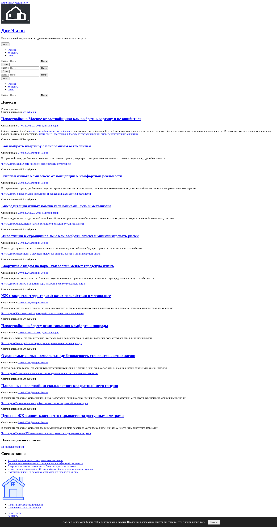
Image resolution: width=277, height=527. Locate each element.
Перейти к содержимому (14, 2)
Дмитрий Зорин (50, 125)
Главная (12, 49)
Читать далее (88, 134)
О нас (11, 55)
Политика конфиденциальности (25, 504)
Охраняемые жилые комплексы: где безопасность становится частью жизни (68, 356)
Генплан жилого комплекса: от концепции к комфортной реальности (61, 176)
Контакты (13, 52)
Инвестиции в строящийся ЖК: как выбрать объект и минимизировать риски (70, 236)
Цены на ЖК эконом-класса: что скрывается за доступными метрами (62, 416)
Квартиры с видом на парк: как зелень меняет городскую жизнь (57, 266)
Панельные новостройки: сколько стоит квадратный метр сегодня (59, 386)
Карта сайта (14, 513)
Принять (214, 522)
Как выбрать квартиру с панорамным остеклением (46, 146)
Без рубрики (29, 112)
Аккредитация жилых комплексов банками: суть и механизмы (56, 206)
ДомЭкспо (13, 30)
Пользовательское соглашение (24, 507)
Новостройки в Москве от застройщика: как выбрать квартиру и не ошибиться (71, 119)
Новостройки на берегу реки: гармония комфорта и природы (54, 326)
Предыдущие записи (12, 446)
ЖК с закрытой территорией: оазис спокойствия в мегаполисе (56, 296)
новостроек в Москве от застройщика (49, 131)
